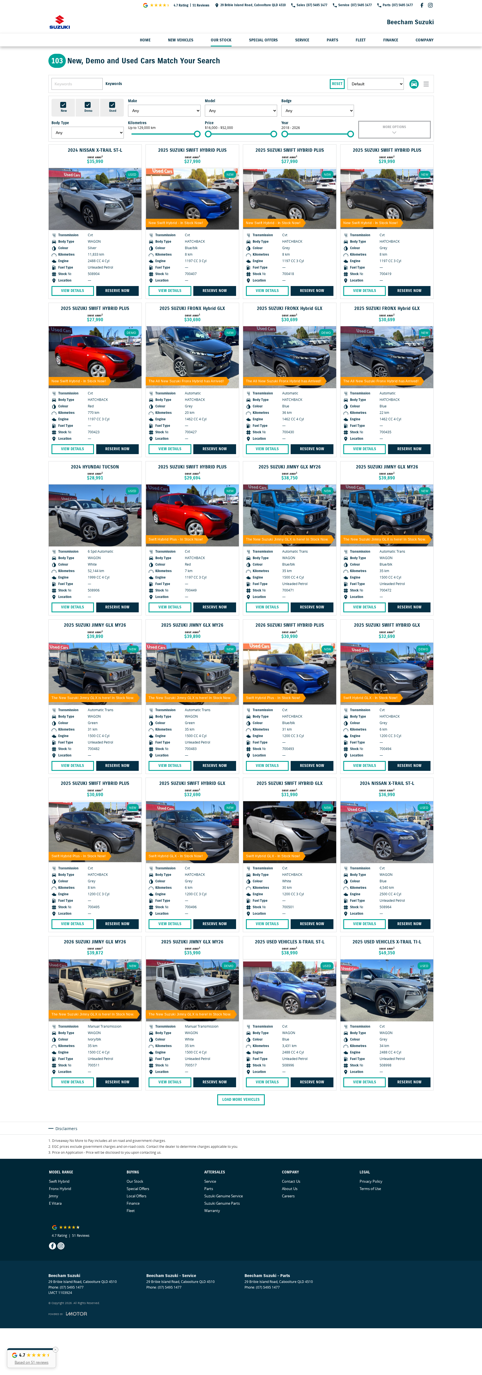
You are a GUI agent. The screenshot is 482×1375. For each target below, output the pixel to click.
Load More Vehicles (241, 1099)
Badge (286, 101)
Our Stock (221, 40)
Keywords (114, 84)
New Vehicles (180, 40)
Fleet (361, 40)
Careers (288, 1195)
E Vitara (55, 1203)
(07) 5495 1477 (72, 1287)
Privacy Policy (371, 1181)
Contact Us (291, 1181)
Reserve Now (117, 291)
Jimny (53, 1195)
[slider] (197, 134)
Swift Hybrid (59, 1181)
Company (425, 40)
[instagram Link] (430, 5)
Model (210, 101)
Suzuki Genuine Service (223, 1195)
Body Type (60, 123)
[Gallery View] (414, 84)
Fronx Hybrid (60, 1188)
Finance (390, 40)
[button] (31, 1358)
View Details (72, 291)
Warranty (212, 1210)
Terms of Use (370, 1188)
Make (132, 101)
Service (302, 40)
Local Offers (136, 1195)
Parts (332, 40)
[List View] (426, 84)
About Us (289, 1188)
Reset (337, 84)
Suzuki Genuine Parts (222, 1203)
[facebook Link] (421, 5)
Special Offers (263, 40)
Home (145, 40)
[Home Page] (59, 22)
